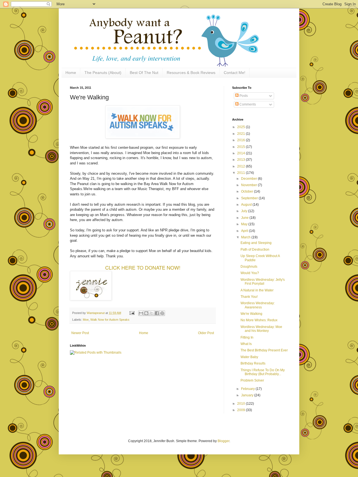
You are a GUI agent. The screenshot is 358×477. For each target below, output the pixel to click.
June (245, 218)
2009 (241, 410)
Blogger (223, 441)
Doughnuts (249, 267)
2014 (241, 153)
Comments (247, 104)
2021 (241, 134)
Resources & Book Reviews (191, 72)
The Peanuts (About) (102, 72)
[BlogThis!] (146, 313)
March (246, 237)
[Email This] (141, 313)
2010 (241, 404)
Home (70, 72)
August (247, 205)
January (247, 395)
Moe (86, 319)
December (249, 179)
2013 (241, 160)
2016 (241, 140)
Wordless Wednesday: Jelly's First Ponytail (263, 282)
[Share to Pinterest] (162, 313)
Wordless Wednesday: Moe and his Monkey (261, 329)
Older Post (206, 333)
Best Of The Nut (144, 72)
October (247, 191)
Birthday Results (253, 363)
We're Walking (251, 314)
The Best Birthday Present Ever (264, 350)
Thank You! (249, 297)
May (244, 224)
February (248, 389)
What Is (246, 344)
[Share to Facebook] (157, 313)
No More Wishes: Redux (259, 320)
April (245, 231)
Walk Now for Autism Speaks (109, 319)
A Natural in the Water (257, 290)
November (249, 185)
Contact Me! (234, 72)
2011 (241, 173)
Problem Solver (252, 380)
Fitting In (247, 337)
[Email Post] (131, 313)
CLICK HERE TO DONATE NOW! (142, 267)
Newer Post (80, 333)
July (244, 211)
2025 (241, 127)
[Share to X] (151, 313)
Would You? (250, 273)
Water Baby (249, 357)
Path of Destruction (255, 249)
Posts (243, 96)
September (250, 198)
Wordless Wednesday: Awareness (258, 305)
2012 (241, 166)
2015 (241, 147)
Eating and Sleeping (256, 243)
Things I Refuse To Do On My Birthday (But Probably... (263, 372)
